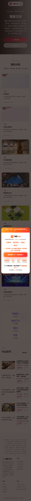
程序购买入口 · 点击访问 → (15, 255)
